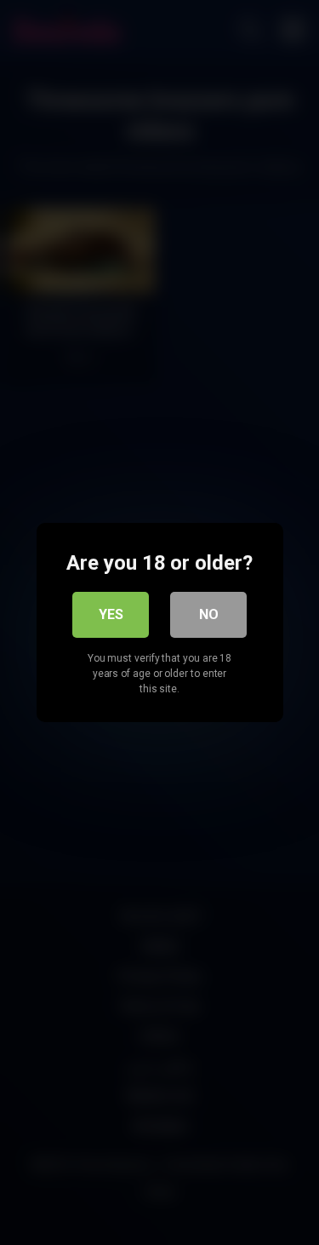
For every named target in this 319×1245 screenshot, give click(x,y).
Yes (111, 614)
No (209, 614)
